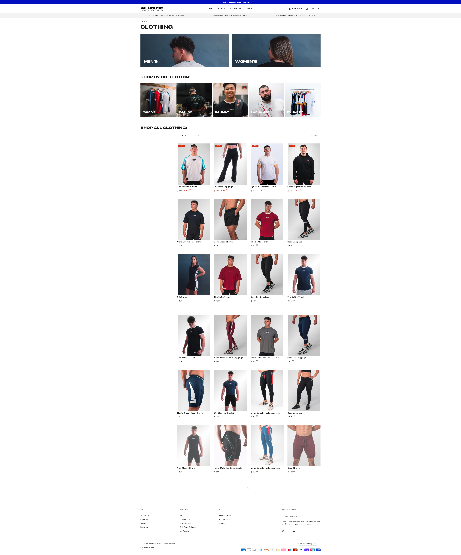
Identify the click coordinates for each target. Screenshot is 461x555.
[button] (307, 8)
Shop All (144, 22)
